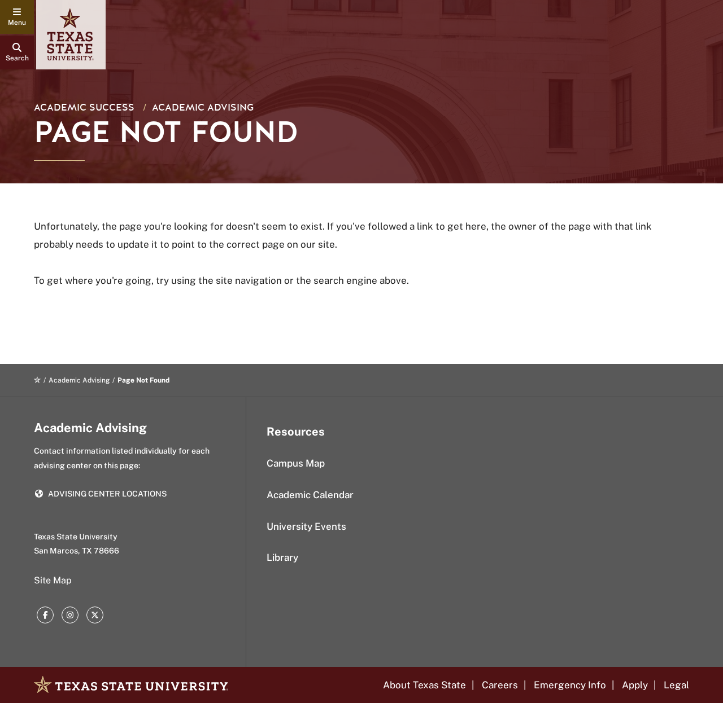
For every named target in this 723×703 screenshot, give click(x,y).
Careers (500, 685)
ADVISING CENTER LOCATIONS (107, 493)
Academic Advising (203, 107)
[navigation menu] (17, 17)
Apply (635, 685)
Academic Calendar (310, 494)
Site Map (53, 580)
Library (282, 557)
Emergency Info (570, 685)
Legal (676, 685)
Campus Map (296, 463)
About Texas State (424, 685)
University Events (306, 526)
